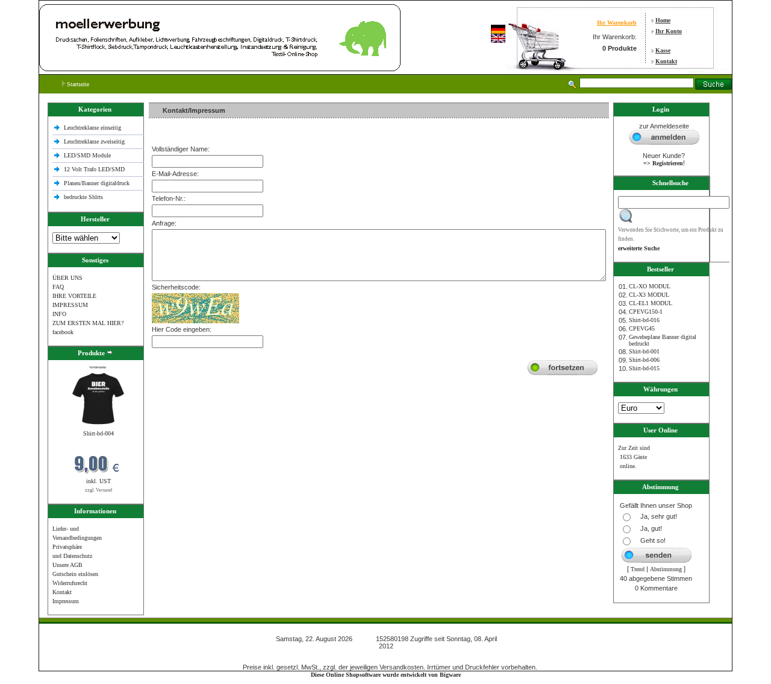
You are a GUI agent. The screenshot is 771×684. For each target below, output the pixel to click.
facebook (62, 332)
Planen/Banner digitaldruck (97, 183)
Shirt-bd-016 (644, 320)
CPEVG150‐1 (646, 311)
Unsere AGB (67, 565)
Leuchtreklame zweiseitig (95, 141)
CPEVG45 (642, 328)
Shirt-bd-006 (644, 359)
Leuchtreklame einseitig (93, 127)
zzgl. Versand (98, 490)
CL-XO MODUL (649, 286)
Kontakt (666, 61)
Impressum (65, 601)
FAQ (58, 286)
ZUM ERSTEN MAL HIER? (87, 323)
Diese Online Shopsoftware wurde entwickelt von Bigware (386, 674)
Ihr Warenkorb (617, 22)
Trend (638, 569)
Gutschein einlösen (75, 574)
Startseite (77, 84)
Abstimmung (666, 569)
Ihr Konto (668, 31)
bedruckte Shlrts (83, 197)
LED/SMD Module (87, 155)
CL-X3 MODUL (649, 294)
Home (662, 20)
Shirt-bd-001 (644, 351)
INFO (59, 314)
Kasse (662, 50)
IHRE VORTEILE (74, 296)
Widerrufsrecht (69, 583)
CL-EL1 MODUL (650, 303)
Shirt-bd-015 (644, 368)
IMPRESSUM (70, 305)
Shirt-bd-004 (98, 433)
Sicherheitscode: (176, 287)
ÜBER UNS (67, 277)
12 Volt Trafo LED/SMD (94, 169)
